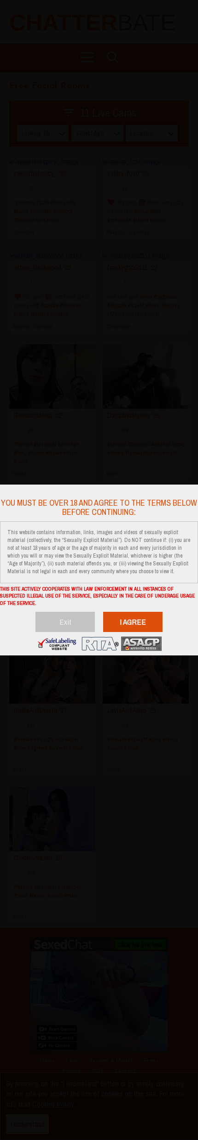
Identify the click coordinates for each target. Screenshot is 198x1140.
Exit (65, 621)
